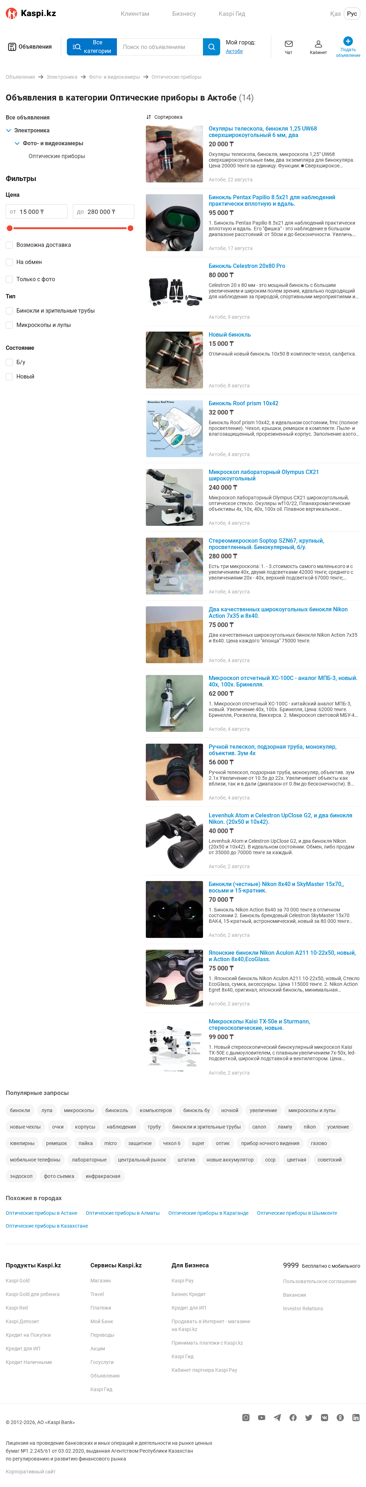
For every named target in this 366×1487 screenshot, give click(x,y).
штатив (186, 1160)
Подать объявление (348, 52)
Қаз (335, 13)
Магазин (100, 1280)
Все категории (97, 46)
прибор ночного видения (270, 1143)
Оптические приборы (57, 156)
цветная (296, 1160)
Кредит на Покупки (28, 1335)
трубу (154, 1127)
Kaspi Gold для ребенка (33, 1294)
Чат (288, 52)
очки (58, 1127)
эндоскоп (21, 1176)
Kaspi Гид (101, 1389)
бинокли (20, 1110)
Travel (97, 1294)
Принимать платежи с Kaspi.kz (207, 1343)
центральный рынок (142, 1160)
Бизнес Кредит (189, 1294)
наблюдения (121, 1127)
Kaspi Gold (18, 1280)
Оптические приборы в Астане (41, 1213)
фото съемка (59, 1176)
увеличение (263, 1110)
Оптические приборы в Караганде (208, 1213)
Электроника (32, 130)
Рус (352, 13)
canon (259, 1127)
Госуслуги (102, 1362)
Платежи (100, 1308)
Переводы (102, 1335)
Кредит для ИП (23, 1348)
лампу (285, 1127)
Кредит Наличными (29, 1362)
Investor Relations (303, 1308)
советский (330, 1160)
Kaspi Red (17, 1308)
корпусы (85, 1127)
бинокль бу (196, 1110)
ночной (229, 1110)
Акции (97, 1348)
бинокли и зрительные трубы (206, 1127)
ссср (270, 1160)
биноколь (116, 1110)
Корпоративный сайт (31, 1471)
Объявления (35, 46)
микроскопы (79, 1110)
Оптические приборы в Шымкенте (297, 1213)
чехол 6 (171, 1143)
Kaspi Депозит (22, 1321)
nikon (310, 1127)
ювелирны (22, 1143)
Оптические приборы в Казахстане (47, 1226)
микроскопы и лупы (312, 1110)
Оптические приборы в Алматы (123, 1213)
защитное (140, 1143)
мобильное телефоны (35, 1160)
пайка (86, 1143)
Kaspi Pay (183, 1280)
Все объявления (28, 117)
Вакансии (294, 1295)
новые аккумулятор (230, 1160)
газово (319, 1143)
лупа (47, 1110)
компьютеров (156, 1110)
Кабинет (318, 52)
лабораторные (89, 1160)
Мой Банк (101, 1321)
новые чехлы (25, 1127)
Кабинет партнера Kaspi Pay (204, 1370)
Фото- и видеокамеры (53, 143)
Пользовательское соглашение (319, 1281)
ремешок (56, 1143)
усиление (338, 1127)
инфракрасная (103, 1176)
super (198, 1143)
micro (110, 1143)
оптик (223, 1143)
